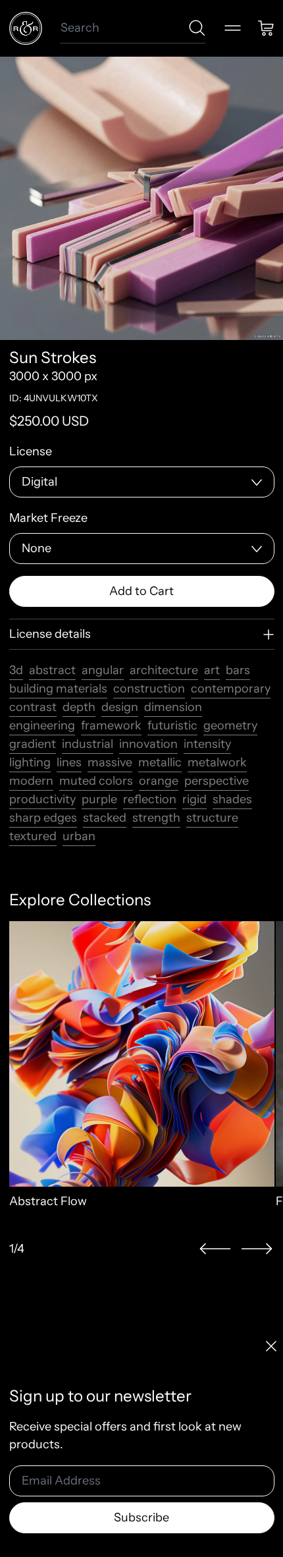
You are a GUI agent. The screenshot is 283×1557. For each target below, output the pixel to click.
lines (69, 762)
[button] (215, 1249)
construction (149, 688)
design (119, 707)
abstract (52, 670)
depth (79, 707)
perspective (216, 781)
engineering (42, 725)
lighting (30, 762)
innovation (148, 744)
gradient (32, 744)
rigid (194, 799)
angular (103, 670)
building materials (58, 688)
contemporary (230, 688)
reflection (149, 799)
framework (111, 725)
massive (110, 762)
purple (99, 799)
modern (31, 781)
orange (158, 781)
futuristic (172, 725)
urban (79, 836)
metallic (160, 762)
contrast (33, 707)
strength (156, 817)
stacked (104, 817)
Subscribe (141, 1517)
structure (212, 817)
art (212, 670)
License (30, 451)
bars (238, 670)
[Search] (197, 28)
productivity (42, 799)
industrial (87, 744)
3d (16, 670)
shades (232, 799)
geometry (230, 725)
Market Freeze (48, 518)
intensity (207, 744)
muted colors (96, 781)
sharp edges (43, 817)
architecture (164, 670)
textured (33, 836)
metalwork (217, 762)
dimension (173, 707)
